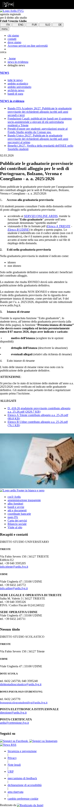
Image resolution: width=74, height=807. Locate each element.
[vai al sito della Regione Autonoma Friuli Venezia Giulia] (8, 4)
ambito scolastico (18, 83)
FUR (34, 24)
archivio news (16, 90)
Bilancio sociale (17, 524)
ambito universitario (19, 86)
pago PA (13, 517)
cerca (3, 52)
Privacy (12, 758)
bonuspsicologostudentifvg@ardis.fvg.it (23, 702)
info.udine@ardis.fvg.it (14, 588)
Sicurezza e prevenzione (22, 751)
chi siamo (13, 35)
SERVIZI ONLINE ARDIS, (41, 216)
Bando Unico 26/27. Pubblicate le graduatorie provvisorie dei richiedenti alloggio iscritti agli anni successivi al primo (38, 139)
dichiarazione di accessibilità (25, 785)
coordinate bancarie (19, 513)
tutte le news (15, 80)
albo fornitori (15, 503)
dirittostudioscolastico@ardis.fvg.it (20, 684)
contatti (12, 38)
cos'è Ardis (14, 496)
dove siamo (14, 42)
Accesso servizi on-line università (28, 45)
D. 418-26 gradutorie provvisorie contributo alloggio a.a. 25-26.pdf (39, 410)
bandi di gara (15, 93)
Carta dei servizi (17, 520)
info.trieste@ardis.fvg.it (14, 566)
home (12, 58)
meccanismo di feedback (22, 778)
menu (5, 28)
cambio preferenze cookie (23, 798)
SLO (47, 24)
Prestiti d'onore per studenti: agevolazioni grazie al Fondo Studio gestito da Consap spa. (38, 130)
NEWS (4, 72)
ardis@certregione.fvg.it (14, 722)
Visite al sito (15, 527)
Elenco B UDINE (18, 229)
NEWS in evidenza (12, 101)
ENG (20, 24)
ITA (7, 24)
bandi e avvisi (16, 507)
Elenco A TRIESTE (58, 226)
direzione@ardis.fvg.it (13, 712)
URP (11, 771)
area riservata (15, 791)
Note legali (14, 764)
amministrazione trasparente (24, 500)
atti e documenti (17, 510)
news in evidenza (18, 61)
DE (60, 24)
